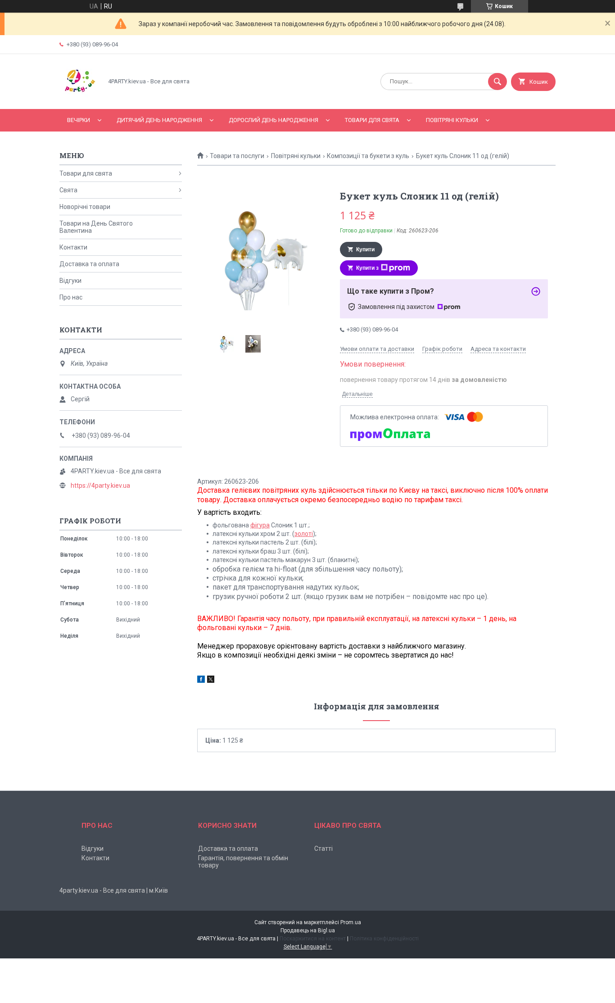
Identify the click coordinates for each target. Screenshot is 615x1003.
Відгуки (70, 280)
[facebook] (201, 680)
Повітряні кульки (452, 120)
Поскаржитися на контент (313, 938)
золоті (303, 533)
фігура (260, 525)
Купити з (367, 268)
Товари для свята (372, 120)
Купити (365, 249)
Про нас (70, 297)
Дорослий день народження (273, 120)
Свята (68, 190)
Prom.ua (350, 922)
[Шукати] (497, 81)
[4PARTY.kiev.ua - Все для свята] (78, 97)
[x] (210, 680)
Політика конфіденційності (384, 938)
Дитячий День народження (159, 120)
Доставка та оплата (89, 264)
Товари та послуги (237, 155)
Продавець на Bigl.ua (307, 930)
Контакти (73, 247)
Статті (323, 848)
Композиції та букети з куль (368, 155)
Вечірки (78, 120)
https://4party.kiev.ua (100, 485)
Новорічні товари (84, 206)
